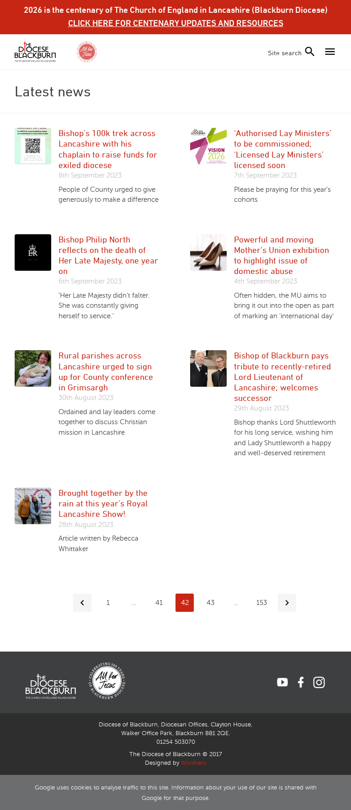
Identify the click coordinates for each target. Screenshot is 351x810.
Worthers (193, 763)
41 (159, 602)
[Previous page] (82, 603)
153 (261, 602)
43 (210, 602)
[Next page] (287, 603)
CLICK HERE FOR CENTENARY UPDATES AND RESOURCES (175, 23)
